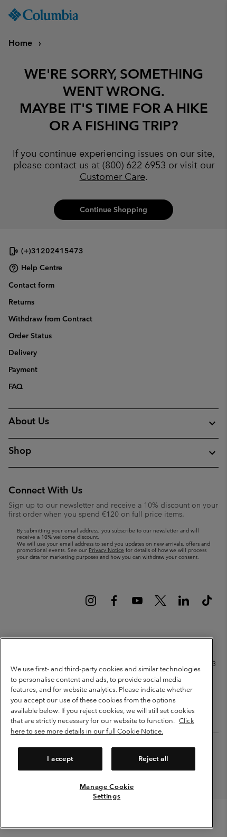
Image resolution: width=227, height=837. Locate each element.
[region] (106, 733)
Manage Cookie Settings (107, 791)
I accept (60, 758)
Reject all (153, 758)
